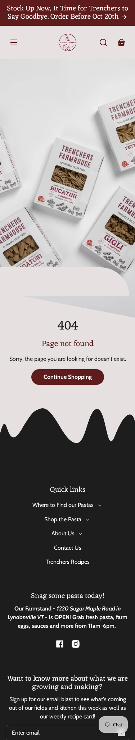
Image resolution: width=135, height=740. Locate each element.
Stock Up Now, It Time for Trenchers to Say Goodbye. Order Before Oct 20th (67, 12)
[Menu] (14, 42)
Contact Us (67, 547)
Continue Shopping (68, 376)
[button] (103, 42)
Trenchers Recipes (68, 561)
